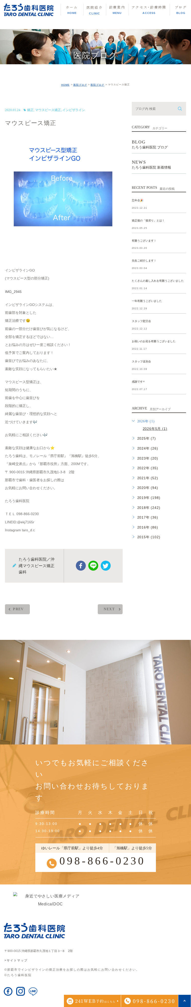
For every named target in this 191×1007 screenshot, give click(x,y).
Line (93, 566)
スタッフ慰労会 (141, 321)
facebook (81, 566)
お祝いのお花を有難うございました (154, 341)
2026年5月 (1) (155, 429)
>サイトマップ (16, 960)
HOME (65, 84)
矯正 (30, 110)
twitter (106, 566)
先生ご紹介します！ (144, 260)
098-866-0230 (102, 861)
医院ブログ (80, 84)
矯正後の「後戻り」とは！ (148, 220)
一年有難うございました (147, 301)
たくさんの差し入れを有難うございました (158, 280)
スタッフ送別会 (141, 361)
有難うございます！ (144, 240)
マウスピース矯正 (48, 110)
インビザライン (73, 110)
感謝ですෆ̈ (138, 381)
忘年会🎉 (137, 200)
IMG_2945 (13, 292)
